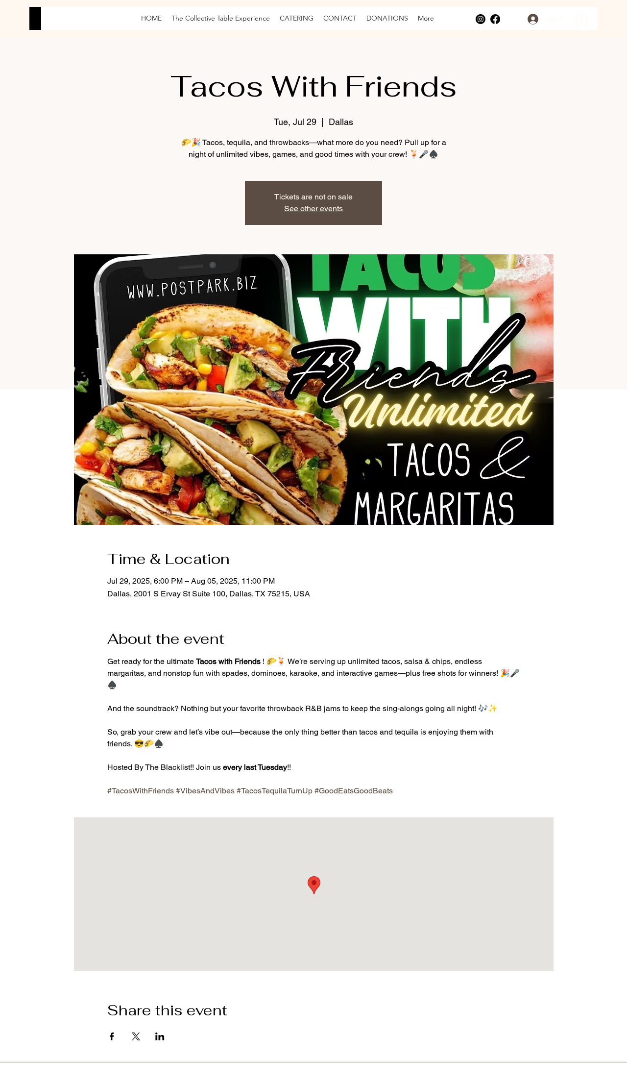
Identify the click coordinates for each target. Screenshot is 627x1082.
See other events (313, 208)
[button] (581, 19)
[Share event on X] (136, 1036)
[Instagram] (480, 19)
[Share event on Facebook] (112, 1036)
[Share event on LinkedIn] (160, 1036)
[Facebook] (495, 19)
